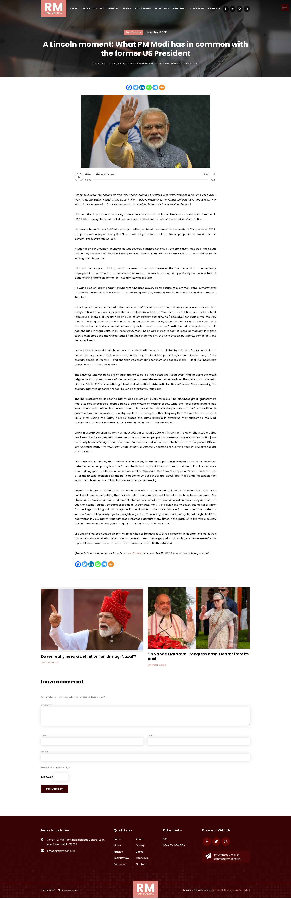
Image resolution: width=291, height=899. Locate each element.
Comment (46, 705)
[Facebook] (129, 87)
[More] (162, 87)
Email (150, 735)
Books (127, 8)
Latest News (196, 8)
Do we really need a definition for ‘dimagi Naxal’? (88, 656)
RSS (165, 839)
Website (44, 751)
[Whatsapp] (149, 87)
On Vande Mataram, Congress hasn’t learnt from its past (198, 656)
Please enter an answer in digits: (56, 767)
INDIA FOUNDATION (174, 845)
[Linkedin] (142, 87)
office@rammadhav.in (61, 851)
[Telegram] (155, 87)
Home (117, 839)
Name (44, 735)
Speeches (179, 8)
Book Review (143, 8)
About (74, 8)
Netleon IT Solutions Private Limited (231, 890)
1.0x (206, 174)
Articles (113, 8)
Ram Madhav (48, 890)
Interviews (162, 8)
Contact (214, 8)
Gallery (99, 8)
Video (86, 8)
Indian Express (133, 553)
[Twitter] (136, 87)
